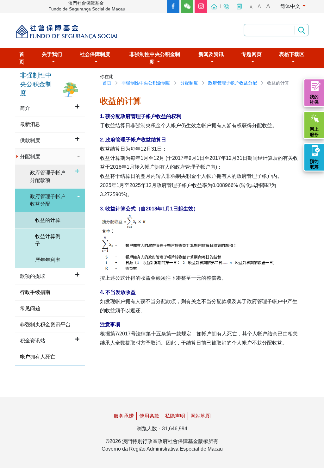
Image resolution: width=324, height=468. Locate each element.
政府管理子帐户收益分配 (232, 82)
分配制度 (189, 82)
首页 (107, 82)
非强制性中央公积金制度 (146, 82)
